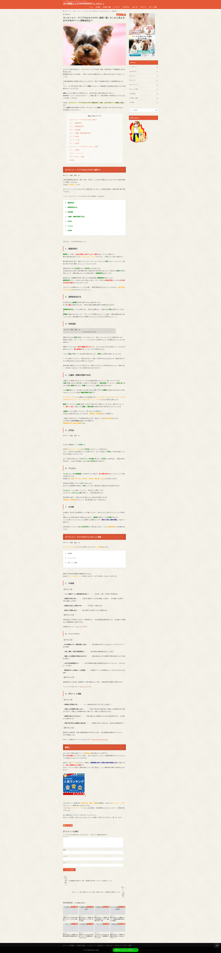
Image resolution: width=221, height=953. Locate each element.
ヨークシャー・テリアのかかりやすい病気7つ (83, 119)
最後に (72, 160)
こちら (80, 626)
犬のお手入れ (126, 7)
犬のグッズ (143, 7)
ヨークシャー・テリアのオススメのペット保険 (83, 146)
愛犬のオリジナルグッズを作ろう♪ (125, 950)
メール (65, 856)
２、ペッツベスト (76, 153)
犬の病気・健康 (107, 7)
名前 (64, 849)
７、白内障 (74, 143)
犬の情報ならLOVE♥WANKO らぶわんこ (84, 3)
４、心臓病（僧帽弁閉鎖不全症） (81, 133)
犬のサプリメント (134, 84)
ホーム (91, 7)
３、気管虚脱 (75, 129)
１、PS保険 (74, 150)
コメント (66, 836)
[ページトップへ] (217, 945)
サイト (65, 862)
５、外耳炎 (74, 136)
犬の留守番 (132, 93)
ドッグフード (116, 7)
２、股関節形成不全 (77, 126)
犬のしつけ (135, 7)
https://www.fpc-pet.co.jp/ (100, 739)
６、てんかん (75, 140)
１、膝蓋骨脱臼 (76, 123)
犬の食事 (98, 7)
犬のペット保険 (153, 7)
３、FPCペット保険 (77, 156)
